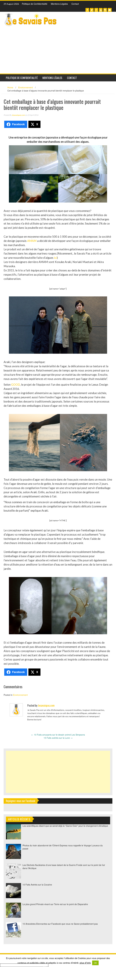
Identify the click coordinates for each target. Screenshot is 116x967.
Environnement (25, 87)
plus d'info (85, 962)
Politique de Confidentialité (34, 3)
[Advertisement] (58, 51)
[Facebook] (87, 10)
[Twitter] (92, 10)
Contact (75, 3)
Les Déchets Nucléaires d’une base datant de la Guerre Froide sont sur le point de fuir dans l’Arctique (64, 866)
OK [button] (95, 962)
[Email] (110, 10)
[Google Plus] (96, 10)
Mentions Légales (59, 3)
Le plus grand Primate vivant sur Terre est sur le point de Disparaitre (55, 904)
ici (55, 257)
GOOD (15, 384)
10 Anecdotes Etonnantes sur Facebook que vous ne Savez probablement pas (60, 923)
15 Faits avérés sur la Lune (58, 737)
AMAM (32, 240)
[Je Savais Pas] (31, 19)
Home (10, 87)
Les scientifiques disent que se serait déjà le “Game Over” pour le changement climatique (65, 825)
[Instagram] (105, 10)
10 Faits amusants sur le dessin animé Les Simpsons (58, 734)
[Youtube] (101, 10)
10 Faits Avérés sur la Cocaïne (37, 884)
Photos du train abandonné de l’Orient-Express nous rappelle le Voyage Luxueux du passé (63, 847)
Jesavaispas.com (18, 115)
